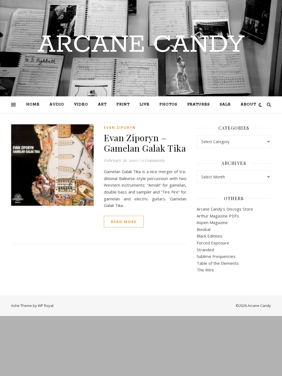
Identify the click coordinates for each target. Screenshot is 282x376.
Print (123, 104)
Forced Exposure (213, 243)
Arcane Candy (141, 45)
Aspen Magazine (212, 222)
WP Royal (45, 305)
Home (33, 104)
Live (145, 104)
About (248, 104)
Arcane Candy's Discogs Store (225, 209)
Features (198, 104)
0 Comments (153, 160)
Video (81, 104)
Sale (225, 104)
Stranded (205, 249)
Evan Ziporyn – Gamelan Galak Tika (145, 143)
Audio (57, 104)
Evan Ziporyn (120, 127)
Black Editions (210, 236)
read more (124, 221)
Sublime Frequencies (216, 256)
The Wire (205, 270)
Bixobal (203, 229)
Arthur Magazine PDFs (218, 216)
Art (102, 104)
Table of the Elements (218, 263)
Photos (168, 104)
